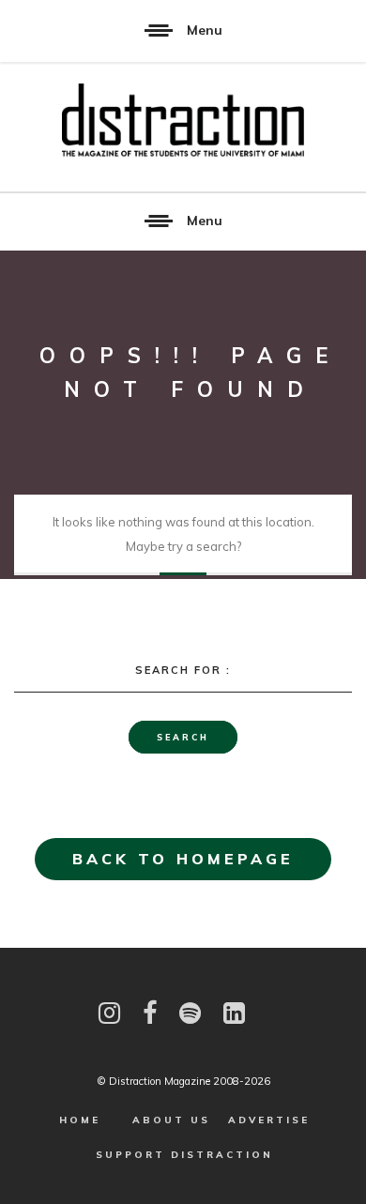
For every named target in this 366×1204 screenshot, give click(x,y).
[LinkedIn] (234, 1013)
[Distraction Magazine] (183, 121)
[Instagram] (109, 1013)
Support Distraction (184, 1155)
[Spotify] (190, 1013)
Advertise (269, 1120)
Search (183, 737)
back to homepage (183, 858)
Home (79, 1120)
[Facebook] (150, 1013)
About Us (171, 1120)
